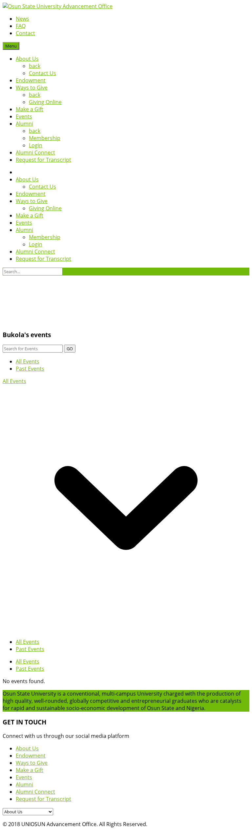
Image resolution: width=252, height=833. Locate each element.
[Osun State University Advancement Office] (58, 6)
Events (24, 116)
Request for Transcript (43, 159)
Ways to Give (32, 87)
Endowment (31, 80)
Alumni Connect (35, 152)
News (22, 18)
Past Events (30, 368)
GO (70, 349)
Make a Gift (29, 109)
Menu (11, 46)
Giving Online (45, 102)
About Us (27, 58)
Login (35, 145)
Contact (25, 33)
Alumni (24, 123)
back (34, 66)
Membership (44, 138)
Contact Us (42, 73)
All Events (27, 361)
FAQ (21, 26)
